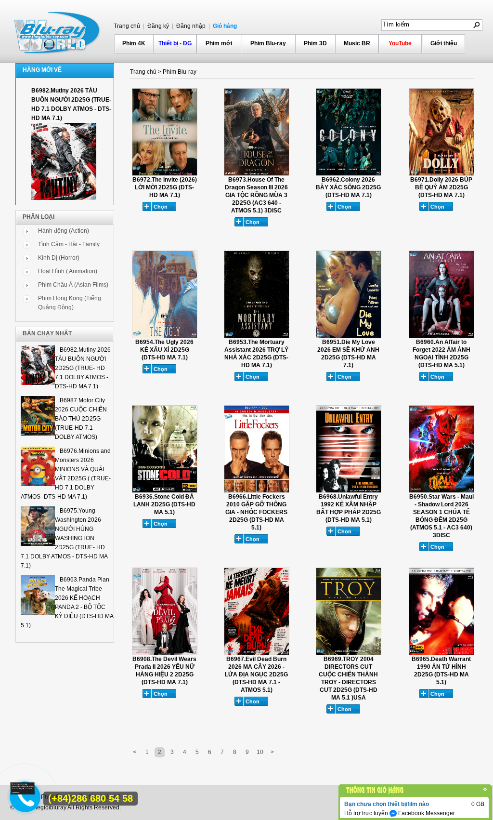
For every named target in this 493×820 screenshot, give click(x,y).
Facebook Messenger (426, 813)
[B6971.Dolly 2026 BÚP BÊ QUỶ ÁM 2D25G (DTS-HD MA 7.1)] (441, 174)
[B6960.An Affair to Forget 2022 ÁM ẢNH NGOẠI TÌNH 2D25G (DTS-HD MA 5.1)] (441, 336)
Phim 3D (315, 43)
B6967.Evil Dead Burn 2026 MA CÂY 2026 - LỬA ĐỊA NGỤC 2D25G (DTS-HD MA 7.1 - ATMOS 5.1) (256, 674)
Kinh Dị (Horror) (58, 257)
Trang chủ (127, 26)
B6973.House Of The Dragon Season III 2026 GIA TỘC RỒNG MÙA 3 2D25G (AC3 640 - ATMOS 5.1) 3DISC (256, 195)
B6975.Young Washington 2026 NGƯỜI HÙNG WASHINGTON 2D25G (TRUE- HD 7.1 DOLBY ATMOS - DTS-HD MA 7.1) (64, 538)
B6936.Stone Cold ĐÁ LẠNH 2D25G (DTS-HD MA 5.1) (164, 504)
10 (260, 752)
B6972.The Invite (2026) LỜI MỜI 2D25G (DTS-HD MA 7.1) (164, 187)
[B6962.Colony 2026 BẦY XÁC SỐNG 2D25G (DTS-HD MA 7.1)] (348, 174)
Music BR (357, 43)
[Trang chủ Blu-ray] (58, 31)
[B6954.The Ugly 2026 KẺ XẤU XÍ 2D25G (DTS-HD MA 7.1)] (164, 336)
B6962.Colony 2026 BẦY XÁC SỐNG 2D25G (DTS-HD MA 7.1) (348, 187)
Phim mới (219, 43)
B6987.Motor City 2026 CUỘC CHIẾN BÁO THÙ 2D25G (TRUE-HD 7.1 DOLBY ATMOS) (81, 418)
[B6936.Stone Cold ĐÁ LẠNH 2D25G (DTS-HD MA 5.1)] (164, 491)
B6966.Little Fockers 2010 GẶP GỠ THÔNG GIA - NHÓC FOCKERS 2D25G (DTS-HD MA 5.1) (256, 512)
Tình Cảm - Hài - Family (69, 244)
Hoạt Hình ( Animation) (67, 271)
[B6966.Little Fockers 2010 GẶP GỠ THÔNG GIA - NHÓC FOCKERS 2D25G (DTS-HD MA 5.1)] (256, 491)
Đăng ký (157, 26)
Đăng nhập (190, 26)
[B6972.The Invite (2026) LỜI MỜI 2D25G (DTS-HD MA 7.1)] (164, 174)
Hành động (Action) (63, 230)
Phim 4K (133, 43)
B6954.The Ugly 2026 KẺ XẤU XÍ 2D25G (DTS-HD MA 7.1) (164, 350)
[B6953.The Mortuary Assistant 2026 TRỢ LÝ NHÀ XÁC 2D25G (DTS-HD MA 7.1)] (256, 336)
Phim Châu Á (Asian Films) (73, 284)
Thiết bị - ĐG (175, 43)
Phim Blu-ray (268, 43)
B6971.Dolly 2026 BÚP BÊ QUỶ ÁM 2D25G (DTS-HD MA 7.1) (441, 187)
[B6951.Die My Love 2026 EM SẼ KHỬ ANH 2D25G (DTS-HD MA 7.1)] (348, 336)
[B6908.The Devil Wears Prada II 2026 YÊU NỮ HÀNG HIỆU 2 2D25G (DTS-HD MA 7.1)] (164, 653)
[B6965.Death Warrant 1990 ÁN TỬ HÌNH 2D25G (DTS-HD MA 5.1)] (441, 653)
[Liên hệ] (23, 792)
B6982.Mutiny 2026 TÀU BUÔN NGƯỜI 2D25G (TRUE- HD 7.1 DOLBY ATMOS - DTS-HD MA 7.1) (83, 368)
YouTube (400, 43)
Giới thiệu (443, 43)
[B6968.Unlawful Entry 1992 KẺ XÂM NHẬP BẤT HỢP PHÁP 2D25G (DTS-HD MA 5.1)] (348, 491)
